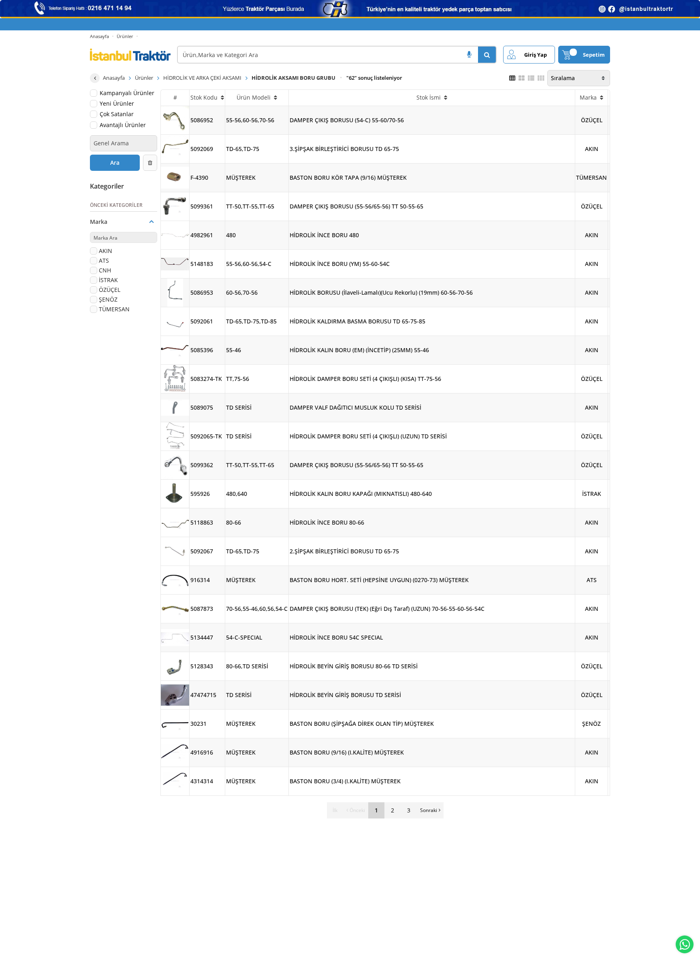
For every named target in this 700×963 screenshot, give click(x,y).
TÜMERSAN (114, 309)
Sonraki (428, 810)
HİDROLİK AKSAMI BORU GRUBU (293, 77)
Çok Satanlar (117, 114)
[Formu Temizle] (150, 163)
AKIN (105, 251)
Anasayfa (99, 36)
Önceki (357, 810)
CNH (105, 270)
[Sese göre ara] (469, 55)
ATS (104, 260)
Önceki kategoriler (116, 205)
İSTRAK (108, 280)
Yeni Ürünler (117, 103)
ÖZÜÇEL (109, 289)
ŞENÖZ (108, 299)
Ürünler (125, 36)
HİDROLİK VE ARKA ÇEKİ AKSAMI (202, 77)
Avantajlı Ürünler (123, 124)
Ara (115, 162)
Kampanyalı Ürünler (127, 93)
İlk (335, 810)
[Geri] (95, 78)
